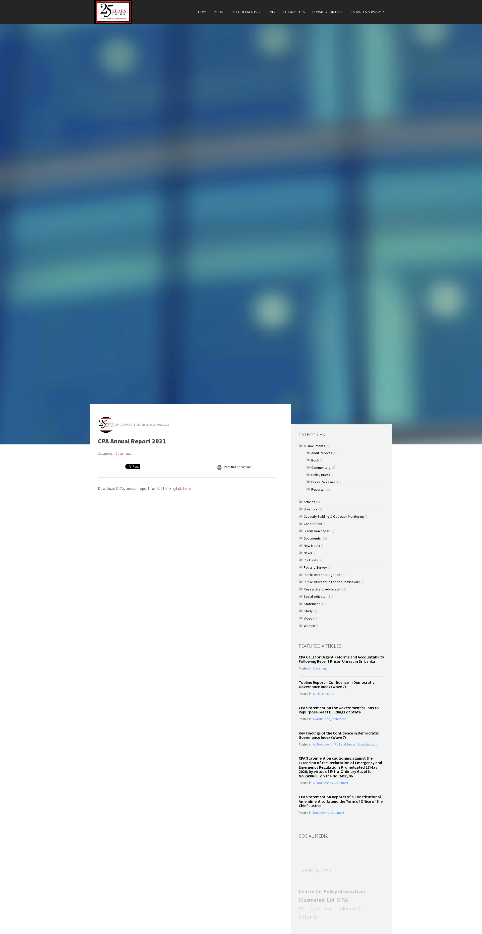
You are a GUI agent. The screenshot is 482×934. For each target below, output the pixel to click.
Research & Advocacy (367, 12)
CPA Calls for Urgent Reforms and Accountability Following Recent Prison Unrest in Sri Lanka (341, 659)
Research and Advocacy (322, 589)
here (187, 488)
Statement (312, 604)
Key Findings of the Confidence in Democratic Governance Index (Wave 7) (339, 735)
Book (315, 460)
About (219, 12)
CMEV (271, 12)
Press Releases (323, 482)
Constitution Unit (327, 12)
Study (308, 611)
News (308, 553)
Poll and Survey (315, 567)
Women (309, 625)
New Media (312, 545)
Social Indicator (315, 596)
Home (202, 12)
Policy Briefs (320, 475)
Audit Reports (321, 453)
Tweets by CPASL (316, 870)
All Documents (245, 12)
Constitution (313, 523)
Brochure (311, 509)
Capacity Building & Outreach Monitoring (334, 516)
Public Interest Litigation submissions (332, 582)
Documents (123, 453)
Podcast (310, 560)
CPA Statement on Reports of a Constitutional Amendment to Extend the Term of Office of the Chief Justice (341, 801)
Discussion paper (317, 531)
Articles (309, 502)
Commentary (321, 467)
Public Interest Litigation (322, 574)
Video (308, 618)
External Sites (294, 12)
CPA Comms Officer (127, 424)
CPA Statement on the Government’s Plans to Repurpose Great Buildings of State (339, 710)
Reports (317, 489)
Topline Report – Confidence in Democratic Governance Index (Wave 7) (337, 684)
